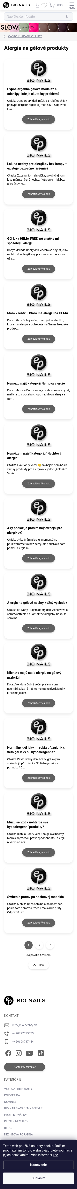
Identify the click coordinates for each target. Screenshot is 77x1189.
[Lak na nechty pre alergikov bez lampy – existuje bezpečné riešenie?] (38, 146)
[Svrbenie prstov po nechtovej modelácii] (38, 879)
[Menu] (72, 5)
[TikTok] (40, 1052)
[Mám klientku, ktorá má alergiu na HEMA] (38, 295)
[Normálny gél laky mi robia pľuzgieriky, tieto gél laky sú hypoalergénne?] (38, 729)
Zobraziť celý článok (39, 119)
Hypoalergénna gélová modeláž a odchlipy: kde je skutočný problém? (33, 91)
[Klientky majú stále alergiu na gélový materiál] (38, 654)
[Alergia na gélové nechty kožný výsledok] (38, 584)
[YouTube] (29, 1052)
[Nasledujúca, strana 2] (39, 945)
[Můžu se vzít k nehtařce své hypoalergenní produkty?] (38, 804)
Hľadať (67, 16)
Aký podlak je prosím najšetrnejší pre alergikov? (34, 530)
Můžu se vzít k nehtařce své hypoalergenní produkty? (27, 824)
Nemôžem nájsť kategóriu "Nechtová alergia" (34, 455)
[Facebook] (7, 1052)
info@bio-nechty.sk (24, 1025)
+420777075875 (23, 1033)
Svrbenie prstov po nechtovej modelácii (36, 897)
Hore (41, 965)
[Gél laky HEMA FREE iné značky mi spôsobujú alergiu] (38, 220)
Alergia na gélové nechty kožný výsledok (37, 603)
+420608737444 (23, 1041)
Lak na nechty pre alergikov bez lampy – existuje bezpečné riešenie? (37, 166)
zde (55, 1155)
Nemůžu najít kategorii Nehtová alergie (36, 383)
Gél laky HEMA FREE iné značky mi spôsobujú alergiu (33, 241)
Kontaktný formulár (25, 1067)
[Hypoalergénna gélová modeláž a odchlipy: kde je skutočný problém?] (38, 71)
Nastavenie (38, 1165)
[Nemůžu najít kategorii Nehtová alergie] (38, 365)
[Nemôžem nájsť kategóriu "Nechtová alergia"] (38, 435)
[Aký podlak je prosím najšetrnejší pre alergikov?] (38, 510)
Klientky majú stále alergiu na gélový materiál (34, 675)
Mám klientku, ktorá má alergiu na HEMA (37, 313)
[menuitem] (18, 1089)
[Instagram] (18, 1052)
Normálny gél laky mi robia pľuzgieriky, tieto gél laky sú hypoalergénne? (36, 750)
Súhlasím (38, 1178)
